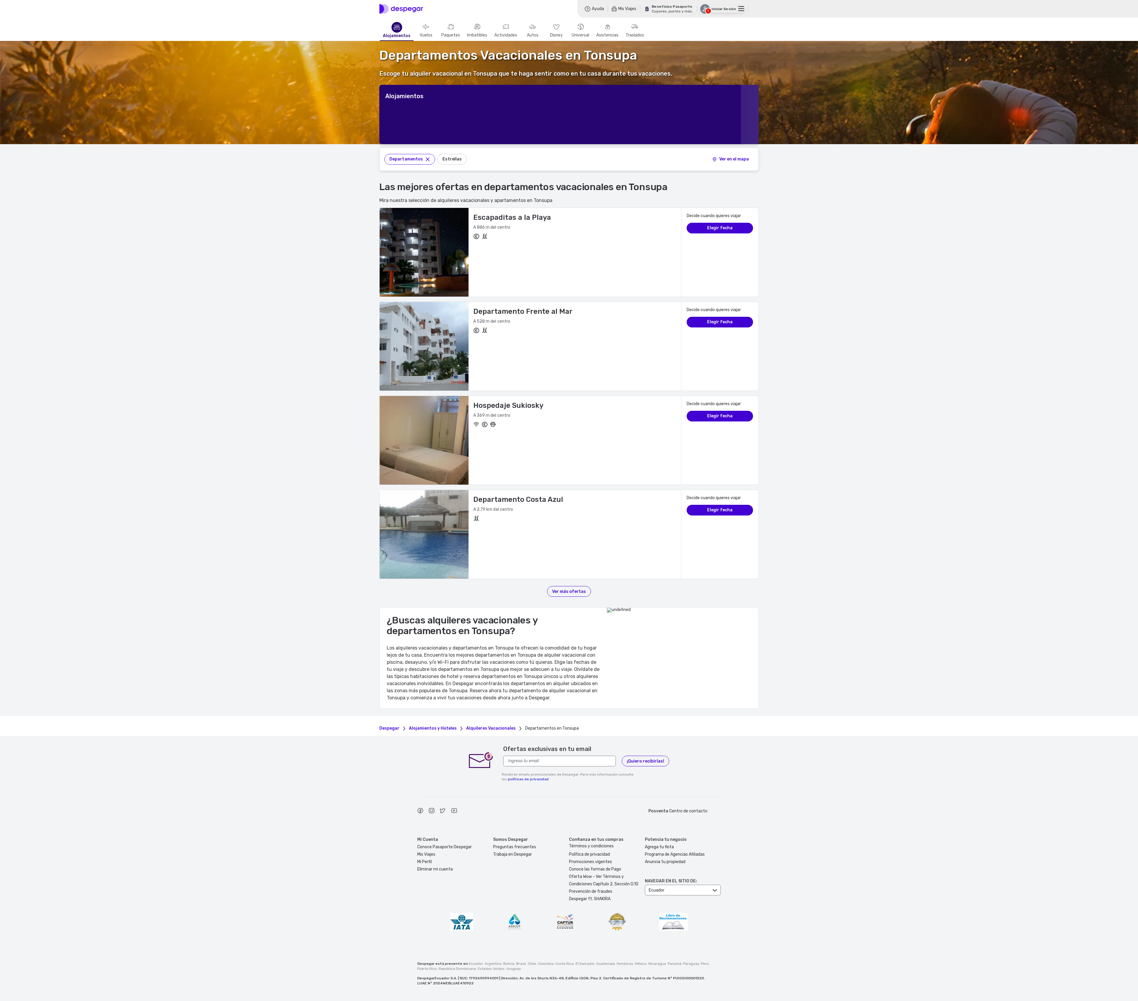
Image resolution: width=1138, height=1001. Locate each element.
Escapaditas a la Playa (512, 217)
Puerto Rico (427, 969)
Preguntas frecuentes (514, 846)
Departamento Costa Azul (518, 499)
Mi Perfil (424, 861)
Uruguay (513, 969)
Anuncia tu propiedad (665, 861)
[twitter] (443, 811)
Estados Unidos (491, 969)
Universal (580, 35)
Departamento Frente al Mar (523, 311)
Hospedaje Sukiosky (508, 405)
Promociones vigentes (590, 861)
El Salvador (585, 964)
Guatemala (605, 964)
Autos (532, 35)
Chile (532, 964)
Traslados (635, 35)
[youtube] (454, 811)
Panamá (674, 964)
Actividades (505, 35)
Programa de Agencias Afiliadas (675, 854)
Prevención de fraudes (590, 891)
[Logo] (401, 9)
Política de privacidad (589, 854)
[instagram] (431, 811)
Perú (705, 964)
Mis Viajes (426, 854)
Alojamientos (396, 36)
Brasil (521, 964)
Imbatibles (477, 35)
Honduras (625, 964)
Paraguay (691, 964)
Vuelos (426, 35)
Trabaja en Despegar (512, 854)
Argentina (493, 964)
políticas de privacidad (528, 779)
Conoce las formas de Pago (595, 869)
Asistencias (607, 35)
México (641, 964)
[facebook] (420, 811)
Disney (556, 35)
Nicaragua (657, 964)
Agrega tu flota (659, 846)
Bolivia (508, 964)
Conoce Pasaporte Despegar (444, 846)
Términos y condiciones (591, 846)
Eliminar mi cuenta (435, 869)
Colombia (546, 964)
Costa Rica (564, 964)
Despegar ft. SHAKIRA (589, 898)
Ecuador (476, 964)
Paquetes (450, 35)
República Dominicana (457, 969)
